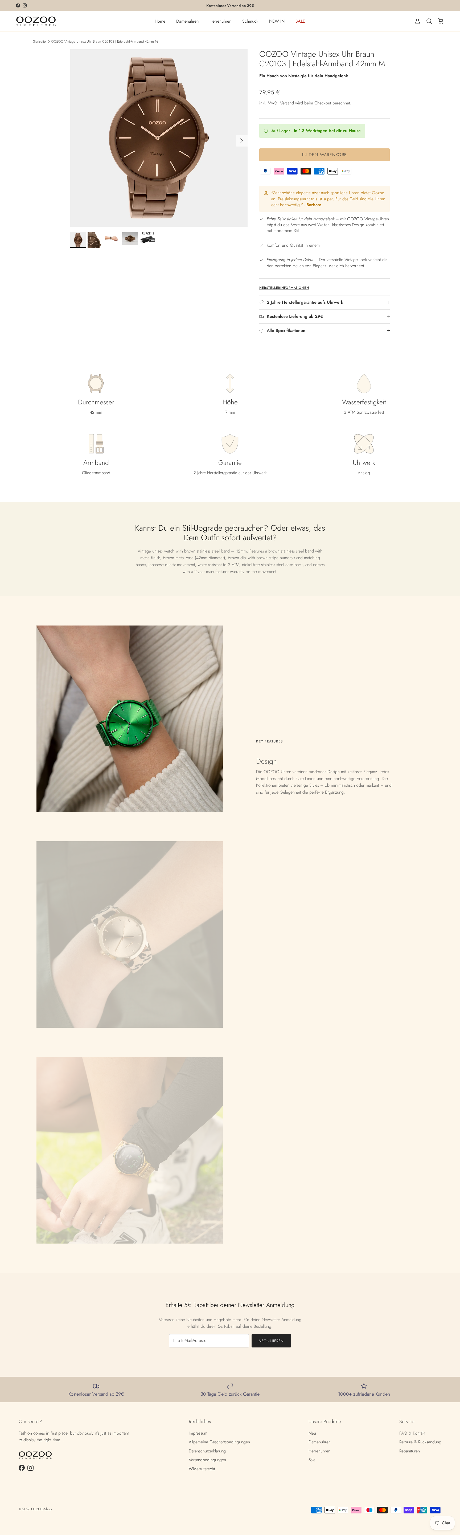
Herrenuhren (220, 21)
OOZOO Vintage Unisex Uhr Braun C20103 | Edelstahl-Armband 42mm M (104, 41)
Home (160, 21)
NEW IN (277, 21)
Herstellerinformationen (284, 287)
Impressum (198, 1433)
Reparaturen (409, 1451)
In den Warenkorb (324, 155)
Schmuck (250, 21)
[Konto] (416, 21)
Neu (312, 1433)
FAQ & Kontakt (412, 1433)
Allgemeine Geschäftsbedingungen (219, 1442)
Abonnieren (271, 1340)
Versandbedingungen (207, 1460)
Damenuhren (187, 21)
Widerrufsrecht (202, 1469)
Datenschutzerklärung (207, 1451)
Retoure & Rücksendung (420, 1442)
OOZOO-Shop (41, 1509)
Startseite (39, 41)
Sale (312, 1460)
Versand (287, 103)
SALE (300, 21)
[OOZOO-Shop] (36, 21)
